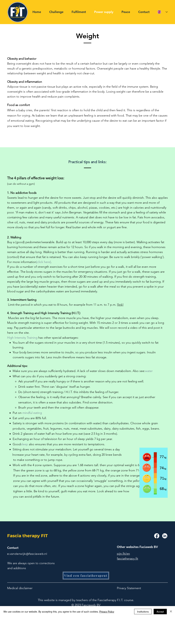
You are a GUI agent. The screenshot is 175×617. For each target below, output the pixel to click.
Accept (160, 611)
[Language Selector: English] (162, 12)
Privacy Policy (106, 611)
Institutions (143, 611)
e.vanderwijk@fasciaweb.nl (27, 553)
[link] (120, 305)
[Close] (171, 611)
